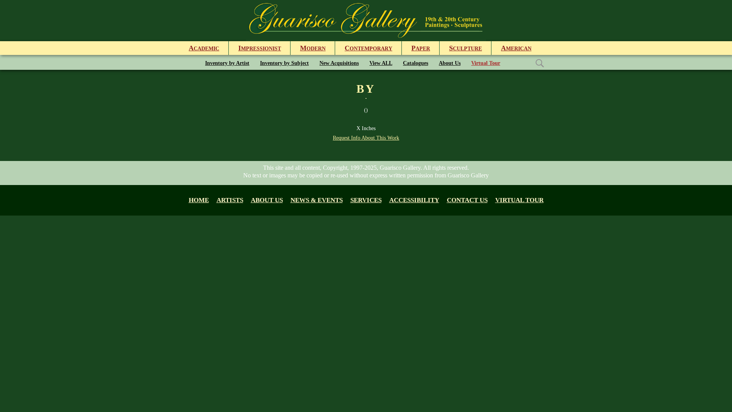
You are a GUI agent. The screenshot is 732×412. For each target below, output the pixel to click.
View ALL (380, 63)
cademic (204, 48)
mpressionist (259, 48)
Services (366, 200)
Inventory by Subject (284, 63)
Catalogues (415, 63)
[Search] (539, 63)
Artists (230, 200)
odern (313, 48)
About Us (450, 63)
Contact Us (467, 200)
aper (420, 48)
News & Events (317, 200)
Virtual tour (519, 200)
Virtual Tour (485, 63)
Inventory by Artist (227, 63)
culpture (465, 48)
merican (516, 48)
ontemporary (368, 48)
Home (199, 200)
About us (267, 200)
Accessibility (414, 200)
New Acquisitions (339, 63)
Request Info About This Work (366, 138)
